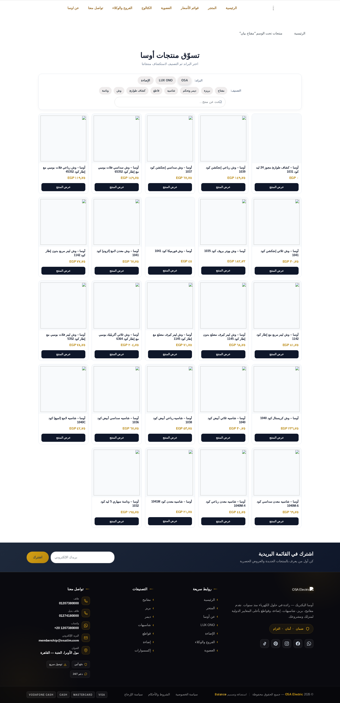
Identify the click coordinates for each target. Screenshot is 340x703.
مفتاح (221, 90)
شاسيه (171, 90)
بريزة (207, 90)
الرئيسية (231, 8)
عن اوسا (73, 8)
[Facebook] (298, 643)
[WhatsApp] (309, 643)
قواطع (146, 633)
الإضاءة (145, 80)
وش (119, 90)
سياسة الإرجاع (133, 694)
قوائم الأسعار (190, 8)
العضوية (166, 8)
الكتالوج (147, 8)
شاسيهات (144, 625)
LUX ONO (166, 80)
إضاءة (147, 642)
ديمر (148, 616)
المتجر (212, 8)
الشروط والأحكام (159, 694)
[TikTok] (264, 643)
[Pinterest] (275, 643)
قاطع (156, 90)
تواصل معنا (95, 8)
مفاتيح (146, 600)
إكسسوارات (143, 650)
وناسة (105, 90)
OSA (184, 80)
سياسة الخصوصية (187, 694)
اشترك (37, 557)
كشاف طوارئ (137, 90)
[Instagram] (286, 643)
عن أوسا (209, 616)
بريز (148, 608)
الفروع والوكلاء (122, 8)
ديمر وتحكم (189, 90)
